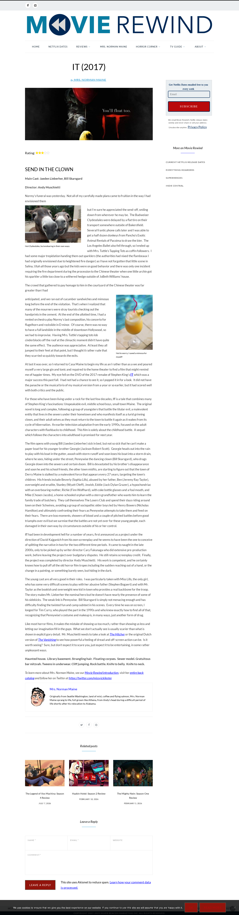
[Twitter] (81, 725)
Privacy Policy (197, 127)
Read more (213, 907)
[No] (234, 907)
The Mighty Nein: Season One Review (133, 795)
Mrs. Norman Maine (113, 46)
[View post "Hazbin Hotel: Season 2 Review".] (89, 773)
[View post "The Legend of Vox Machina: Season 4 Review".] (45, 773)
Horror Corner (146, 46)
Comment (34, 855)
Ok (191, 907)
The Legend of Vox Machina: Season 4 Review (45, 795)
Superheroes (174, 178)
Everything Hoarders (180, 170)
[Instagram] (35, 5)
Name (32, 840)
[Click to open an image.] (89, 114)
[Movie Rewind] (119, 25)
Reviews (81, 46)
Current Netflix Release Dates (185, 162)
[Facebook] (28, 5)
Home (36, 46)
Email (74, 840)
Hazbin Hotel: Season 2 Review (89, 793)
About (199, 46)
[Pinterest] (96, 725)
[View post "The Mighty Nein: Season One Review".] (133, 773)
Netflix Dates (58, 46)
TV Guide (176, 46)
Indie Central (175, 185)
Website (118, 840)
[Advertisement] (188, 256)
